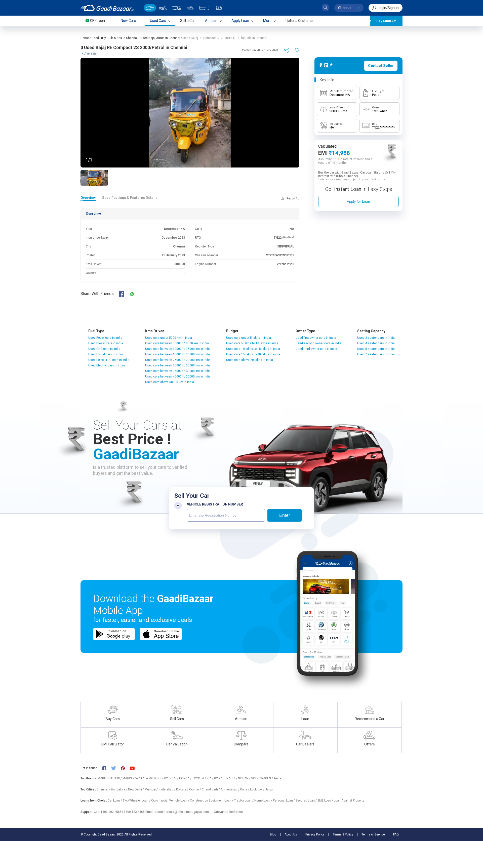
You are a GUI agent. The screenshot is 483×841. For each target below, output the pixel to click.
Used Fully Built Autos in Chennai (115, 38)
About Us (291, 834)
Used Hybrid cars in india (105, 354)
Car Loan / (115, 800)
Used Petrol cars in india (105, 338)
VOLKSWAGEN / (262, 778)
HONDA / (185, 778)
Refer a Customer (300, 21)
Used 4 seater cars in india (376, 343)
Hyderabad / (167, 789)
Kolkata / (182, 789)
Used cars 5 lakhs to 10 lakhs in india (252, 343)
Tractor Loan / (244, 800)
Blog (273, 834)
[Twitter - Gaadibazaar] (116, 768)
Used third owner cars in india (316, 349)
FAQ (396, 834)
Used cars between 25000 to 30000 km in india (178, 360)
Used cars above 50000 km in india (169, 382)
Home (84, 38)
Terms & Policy (343, 834)
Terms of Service (373, 834)
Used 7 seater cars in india (376, 354)
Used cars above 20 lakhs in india (249, 360)
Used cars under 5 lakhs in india (248, 338)
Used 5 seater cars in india (376, 349)
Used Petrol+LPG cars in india (108, 360)
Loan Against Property (349, 800)
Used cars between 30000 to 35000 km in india (178, 365)
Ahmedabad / (230, 789)
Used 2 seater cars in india (376, 338)
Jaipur (269, 789)
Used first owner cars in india (316, 338)
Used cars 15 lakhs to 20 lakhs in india (253, 354)
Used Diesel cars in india (105, 343)
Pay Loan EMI (386, 21)
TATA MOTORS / (152, 778)
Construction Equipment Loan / (212, 800)
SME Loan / (325, 800)
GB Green (97, 21)
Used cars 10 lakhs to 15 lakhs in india (253, 349)
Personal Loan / (284, 800)
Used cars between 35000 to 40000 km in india (178, 371)
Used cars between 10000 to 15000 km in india (178, 349)
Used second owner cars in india (318, 343)
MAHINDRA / (132, 778)
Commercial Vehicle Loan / (170, 800)
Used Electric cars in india (106, 365)
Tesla (277, 778)
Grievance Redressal (229, 812)
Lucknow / (257, 789)
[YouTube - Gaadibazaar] (134, 768)
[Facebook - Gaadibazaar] (106, 768)
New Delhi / (136, 789)
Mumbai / (151, 789)
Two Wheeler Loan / (137, 800)
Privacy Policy (315, 834)
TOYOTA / (199, 778)
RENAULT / (230, 778)
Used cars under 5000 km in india (168, 338)
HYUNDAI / (171, 778)
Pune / (245, 789)
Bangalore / (119, 789)
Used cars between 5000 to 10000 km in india (177, 343)
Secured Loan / (306, 800)
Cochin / (195, 789)
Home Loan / (263, 800)
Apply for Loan (358, 201)
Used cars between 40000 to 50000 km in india (178, 376)
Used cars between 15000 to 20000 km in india (178, 354)
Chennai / (104, 789)
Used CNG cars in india (104, 349)
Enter (284, 515)
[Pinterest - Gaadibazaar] (125, 768)
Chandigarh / (211, 789)
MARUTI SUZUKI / (110, 778)
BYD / (218, 778)
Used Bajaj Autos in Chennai (160, 38)
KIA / (210, 778)
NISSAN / (244, 778)
